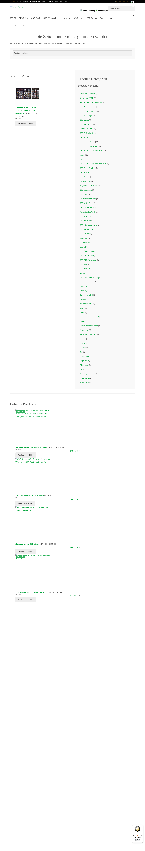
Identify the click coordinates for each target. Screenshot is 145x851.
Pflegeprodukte (85, 356)
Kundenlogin (102, 11)
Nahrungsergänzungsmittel (89, 317)
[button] (132, 4)
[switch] (137, 840)
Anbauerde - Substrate (87, 94)
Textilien (103, 18)
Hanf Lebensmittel (86, 295)
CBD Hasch (84, 194)
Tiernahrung (84, 330)
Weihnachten (84, 382)
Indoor (82, 155)
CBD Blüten (84, 137)
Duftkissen (83, 238)
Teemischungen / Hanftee (89, 326)
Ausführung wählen (25, 124)
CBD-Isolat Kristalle (87, 207)
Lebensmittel (66, 18)
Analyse (82, 273)
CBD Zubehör (85, 269)
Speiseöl (83, 321)
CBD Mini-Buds (86, 172)
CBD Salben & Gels (87, 229)
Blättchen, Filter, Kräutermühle (91, 102)
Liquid (82, 339)
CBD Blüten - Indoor (87, 142)
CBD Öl (83, 247)
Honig (82, 308)
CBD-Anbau (78, 18)
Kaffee (82, 313)
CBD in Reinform (86, 203)
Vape (111, 18)
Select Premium (85, 181)
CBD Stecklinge (85, 124)
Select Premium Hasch (88, 199)
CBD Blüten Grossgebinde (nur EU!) (93, 164)
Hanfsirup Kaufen (86, 304)
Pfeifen (82, 343)
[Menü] (141, 826)
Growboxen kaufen (86, 129)
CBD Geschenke (86, 190)
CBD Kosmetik (85, 221)
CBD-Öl (13, 18)
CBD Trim (83, 177)
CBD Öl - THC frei (87, 256)
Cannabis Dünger (86, 116)
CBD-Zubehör (92, 18)
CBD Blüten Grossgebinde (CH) (91, 150)
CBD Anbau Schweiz (87, 111)
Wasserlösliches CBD (87, 212)
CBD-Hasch (35, 18)
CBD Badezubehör (86, 133)
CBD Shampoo (85, 234)
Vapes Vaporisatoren (87, 374)
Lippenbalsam (85, 242)
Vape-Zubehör (85, 378)
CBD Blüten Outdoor (87, 168)
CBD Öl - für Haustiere (88, 251)
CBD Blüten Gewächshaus (89, 146)
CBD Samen (84, 120)
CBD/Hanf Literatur (87, 282)
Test (81, 369)
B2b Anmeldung (89, 11)
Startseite (13, 26)
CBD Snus (83, 264)
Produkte (83, 348)
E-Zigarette (84, 286)
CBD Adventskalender (88, 107)
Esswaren (83, 299)
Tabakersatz (84, 365)
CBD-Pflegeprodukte (51, 18)
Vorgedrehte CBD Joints (88, 186)
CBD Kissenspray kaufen (89, 225)
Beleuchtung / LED (87, 98)
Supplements (84, 361)
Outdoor (83, 159)
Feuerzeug (83, 291)
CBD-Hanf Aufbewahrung (89, 278)
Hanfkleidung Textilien (88, 334)
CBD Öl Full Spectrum (88, 260)
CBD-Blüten (23, 18)
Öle (81, 352)
